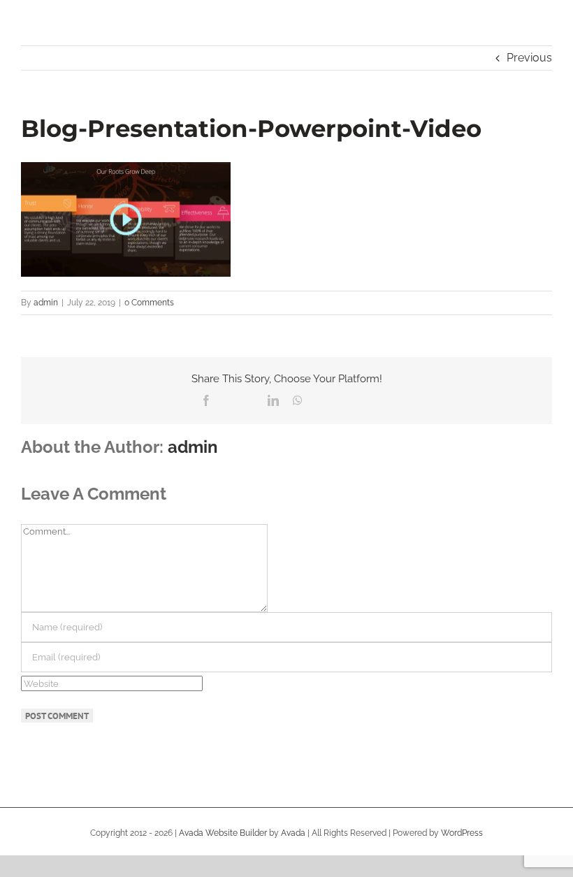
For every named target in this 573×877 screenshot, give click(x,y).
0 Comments (149, 302)
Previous (529, 57)
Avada (293, 833)
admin (46, 302)
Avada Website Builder (223, 833)
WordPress (462, 833)
